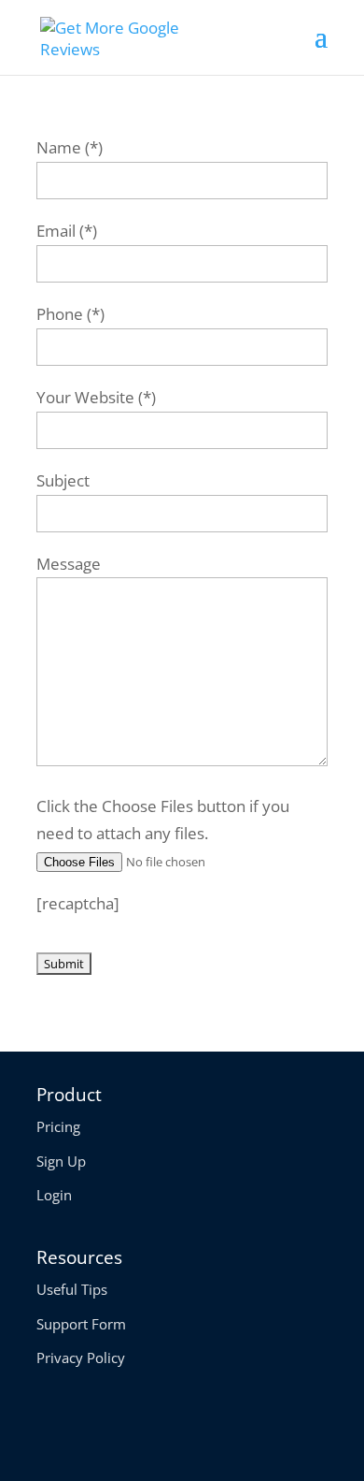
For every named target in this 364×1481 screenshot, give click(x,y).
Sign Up (61, 1161)
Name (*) (69, 147)
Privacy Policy (80, 1357)
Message (68, 563)
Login (54, 1194)
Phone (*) (70, 314)
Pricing (58, 1126)
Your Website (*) (96, 397)
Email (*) (66, 230)
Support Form (81, 1323)
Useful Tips (71, 1289)
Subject (63, 480)
